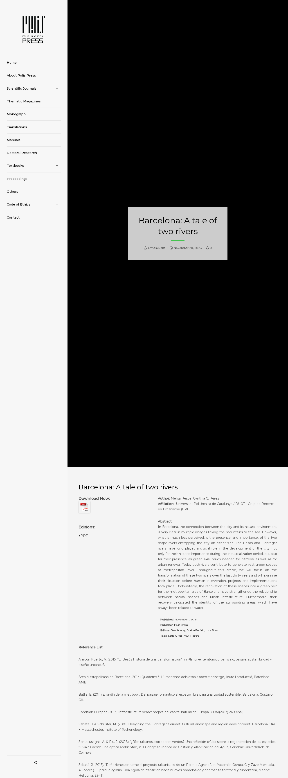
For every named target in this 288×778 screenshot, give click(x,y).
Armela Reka (156, 247)
